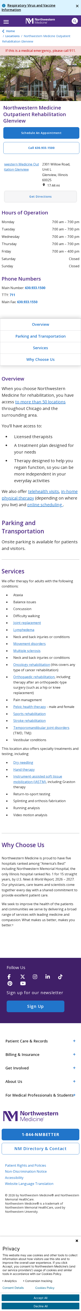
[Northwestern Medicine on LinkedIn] (50, 977)
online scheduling (45, 504)
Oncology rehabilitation (31, 664)
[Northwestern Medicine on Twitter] (25, 977)
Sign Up (35, 1006)
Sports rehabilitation (29, 713)
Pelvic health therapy (29, 706)
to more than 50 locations (40, 402)
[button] (5, 20)
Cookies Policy (44, 1287)
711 (12, 295)
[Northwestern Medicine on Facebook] (12, 977)
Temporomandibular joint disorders (41, 727)
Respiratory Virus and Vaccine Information (28, 7)
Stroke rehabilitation (29, 720)
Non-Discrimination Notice (26, 1171)
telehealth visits (43, 491)
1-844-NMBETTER (40, 1134)
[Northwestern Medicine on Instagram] (38, 977)
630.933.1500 (35, 288)
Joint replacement (27, 622)
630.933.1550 (27, 302)
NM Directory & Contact (40, 1148)
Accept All (40, 1298)
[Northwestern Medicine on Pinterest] (12, 983)
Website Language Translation (29, 1183)
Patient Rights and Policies (25, 1165)
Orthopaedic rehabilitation (34, 677)
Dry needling (23, 762)
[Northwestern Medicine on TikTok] (63, 977)
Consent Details (13, 1287)
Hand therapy (24, 769)
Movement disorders (29, 643)
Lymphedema (23, 630)
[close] (77, 7)
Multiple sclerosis (26, 650)
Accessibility (14, 1177)
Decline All (41, 1306)
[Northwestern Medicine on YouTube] (25, 983)
